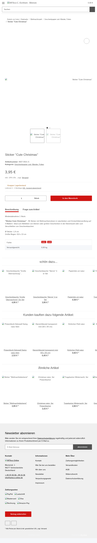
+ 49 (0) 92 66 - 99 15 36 (15, 475)
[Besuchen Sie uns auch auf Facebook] (7, 523)
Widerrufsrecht (71, 474)
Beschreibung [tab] (12, 209)
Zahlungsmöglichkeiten (75, 461)
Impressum (39, 483)
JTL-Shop (83, 535)
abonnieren (82, 447)
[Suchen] (92, 9)
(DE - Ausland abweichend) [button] (31, 188)
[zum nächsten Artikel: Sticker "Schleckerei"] (89, 26)
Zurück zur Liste (13, 19)
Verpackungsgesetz (43, 478)
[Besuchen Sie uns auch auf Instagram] (13, 523)
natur (43, 242)
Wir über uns (40, 470)
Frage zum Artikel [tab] (31, 209)
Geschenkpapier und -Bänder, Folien (29, 164)
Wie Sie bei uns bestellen (45, 465)
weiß (49, 242)
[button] (79, 2)
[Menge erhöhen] (43, 198)
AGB (67, 470)
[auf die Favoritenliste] (86, 41)
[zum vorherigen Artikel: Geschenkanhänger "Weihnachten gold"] (84, 26)
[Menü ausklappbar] (3, 2)
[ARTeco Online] (12, 460)
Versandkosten (72, 465)
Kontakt (38, 461)
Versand (25, 178)
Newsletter (39, 474)
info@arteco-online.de (14, 478)
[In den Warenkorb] (7, 34)
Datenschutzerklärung (46, 438)
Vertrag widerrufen (18, 514)
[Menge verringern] (8, 198)
